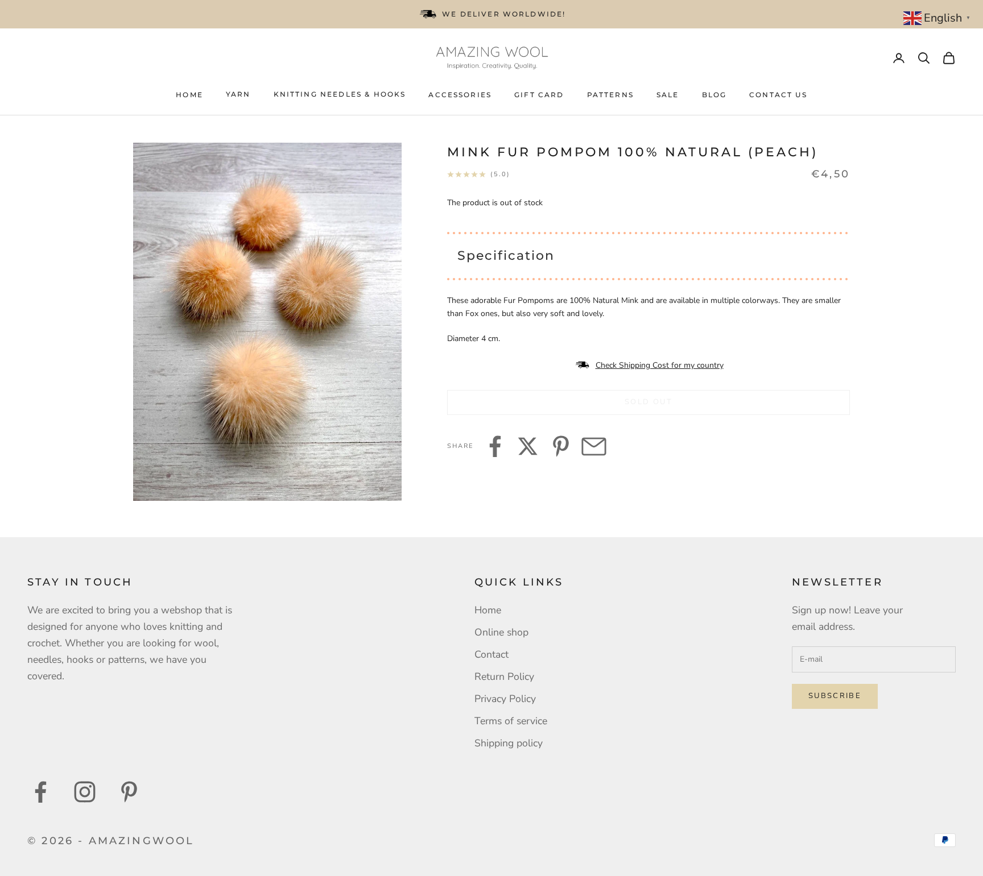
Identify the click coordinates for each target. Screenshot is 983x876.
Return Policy (504, 676)
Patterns (610, 94)
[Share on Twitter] (528, 446)
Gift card (539, 94)
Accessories (459, 94)
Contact (491, 654)
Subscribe (834, 696)
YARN (238, 94)
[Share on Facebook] (495, 446)
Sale (667, 94)
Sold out (648, 402)
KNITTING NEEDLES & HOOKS (340, 94)
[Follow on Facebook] (40, 792)
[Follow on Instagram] (85, 792)
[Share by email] (594, 446)
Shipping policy (508, 743)
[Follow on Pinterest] (129, 792)
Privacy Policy (505, 698)
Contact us (778, 94)
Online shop (501, 632)
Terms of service (510, 721)
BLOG (714, 94)
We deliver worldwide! (503, 14)
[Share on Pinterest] (561, 446)
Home (189, 94)
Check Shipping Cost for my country (660, 365)
